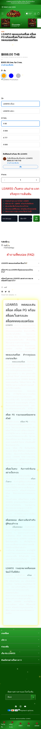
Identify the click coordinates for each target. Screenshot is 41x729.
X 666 (5, 145)
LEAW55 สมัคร (8, 111)
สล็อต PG (24, 422)
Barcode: (14, 43)
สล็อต (29, 575)
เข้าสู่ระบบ (11, 726)
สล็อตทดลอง (17, 527)
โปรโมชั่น (3, 726)
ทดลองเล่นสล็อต (18, 362)
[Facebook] (2, 292)
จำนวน (3, 175)
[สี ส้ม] (3, 75)
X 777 (5, 138)
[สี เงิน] (18, 75)
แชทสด (37, 725)
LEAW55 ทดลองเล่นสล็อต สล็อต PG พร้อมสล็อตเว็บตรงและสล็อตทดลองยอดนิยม (20, 2)
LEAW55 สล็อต (8, 104)
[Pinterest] (9, 292)
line (28, 725)
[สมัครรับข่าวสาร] (33, 697)
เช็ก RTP (36, 218)
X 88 (5, 124)
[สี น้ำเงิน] (11, 75)
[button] (2, 13)
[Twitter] (6, 292)
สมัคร (20, 725)
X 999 (5, 131)
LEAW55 (9, 325)
